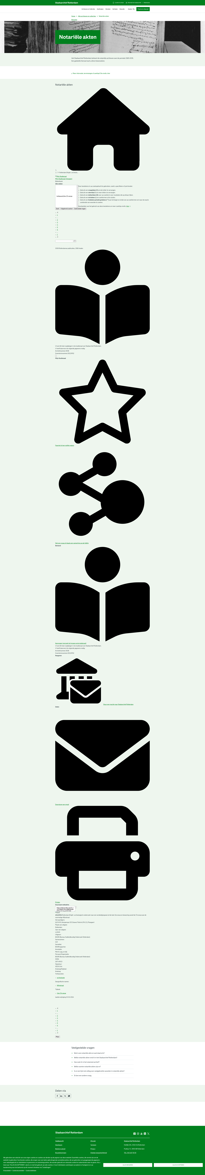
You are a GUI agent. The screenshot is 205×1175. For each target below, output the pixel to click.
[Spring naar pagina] (75, 241)
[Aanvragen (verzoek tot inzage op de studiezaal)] (102, 343)
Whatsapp (69, 1096)
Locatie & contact (119, 2)
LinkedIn (61, 1096)
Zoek (57, 209)
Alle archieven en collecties (87, 16)
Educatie (122, 9)
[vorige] (57, 212)
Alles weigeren (128, 1165)
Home (73, 16)
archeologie (61, 978)
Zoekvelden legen (80, 209)
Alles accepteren (178, 1165)
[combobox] (130, 9)
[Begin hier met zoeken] (103, 170)
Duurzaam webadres (62, 905)
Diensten (108, 9)
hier (128, 206)
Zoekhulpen (100, 9)
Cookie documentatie (18, 1170)
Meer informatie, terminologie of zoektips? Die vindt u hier (91, 73)
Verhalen (115, 9)
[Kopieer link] (75, 907)
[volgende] (57, 237)
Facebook (57, 1096)
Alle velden (59, 184)
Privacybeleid (7, 1170)
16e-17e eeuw (61, 993)
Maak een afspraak (143, 9)
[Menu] (56, 356)
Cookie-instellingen (31, 1170)
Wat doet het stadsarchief (134, 2)
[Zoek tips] (77, 196)
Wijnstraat (60, 985)
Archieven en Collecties (88, 9)
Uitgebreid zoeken (67, 209)
